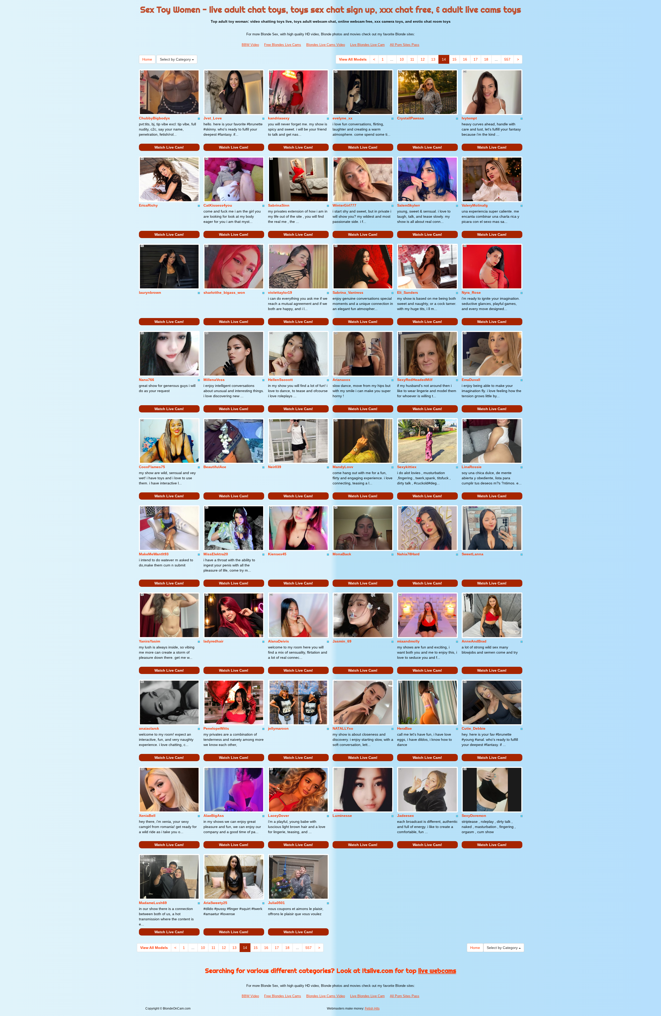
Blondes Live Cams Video (325, 45)
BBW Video (250, 45)
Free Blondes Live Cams (282, 45)
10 (402, 59)
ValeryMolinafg (475, 205)
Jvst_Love (212, 118)
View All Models (353, 59)
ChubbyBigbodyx (154, 118)
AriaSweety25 (215, 903)
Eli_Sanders (407, 292)
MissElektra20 (215, 554)
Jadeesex (405, 816)
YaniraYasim (149, 641)
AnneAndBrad (474, 641)
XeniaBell (147, 816)
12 (423, 59)
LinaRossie (472, 467)
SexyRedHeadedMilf (414, 380)
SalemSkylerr (408, 205)
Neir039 (274, 467)
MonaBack (342, 554)
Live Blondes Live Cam (367, 45)
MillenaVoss (214, 380)
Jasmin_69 (342, 641)
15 (454, 59)
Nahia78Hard (408, 554)
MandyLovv (343, 467)
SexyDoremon (474, 816)
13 (433, 59)
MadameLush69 (153, 903)
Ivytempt (469, 118)
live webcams (437, 970)
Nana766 (146, 380)
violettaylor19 (280, 292)
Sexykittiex (406, 467)
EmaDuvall (471, 380)
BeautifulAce (214, 467)
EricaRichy (148, 205)
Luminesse (342, 816)
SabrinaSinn (278, 205)
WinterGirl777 (344, 205)
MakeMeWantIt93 (154, 554)
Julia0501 (276, 903)
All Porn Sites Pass (404, 45)
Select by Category (176, 59)
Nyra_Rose (471, 292)
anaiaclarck (149, 728)
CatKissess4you (217, 205)
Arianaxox (341, 380)
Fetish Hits (372, 1008)
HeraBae (404, 728)
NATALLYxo (343, 728)
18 (486, 59)
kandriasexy (278, 118)
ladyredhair (213, 641)
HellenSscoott (280, 380)
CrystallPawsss (410, 118)
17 (476, 59)
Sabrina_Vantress (348, 292)
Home (147, 59)
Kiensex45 (277, 554)
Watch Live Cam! (169, 147)
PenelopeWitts (216, 728)
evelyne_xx (342, 118)
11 (412, 59)
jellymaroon (278, 728)
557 (507, 59)
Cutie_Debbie (473, 728)
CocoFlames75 (152, 467)
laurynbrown (150, 292)
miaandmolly (408, 641)
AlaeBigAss (213, 816)
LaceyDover (278, 816)
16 (465, 59)
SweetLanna (472, 554)
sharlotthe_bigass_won (224, 292)
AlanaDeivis (278, 641)
